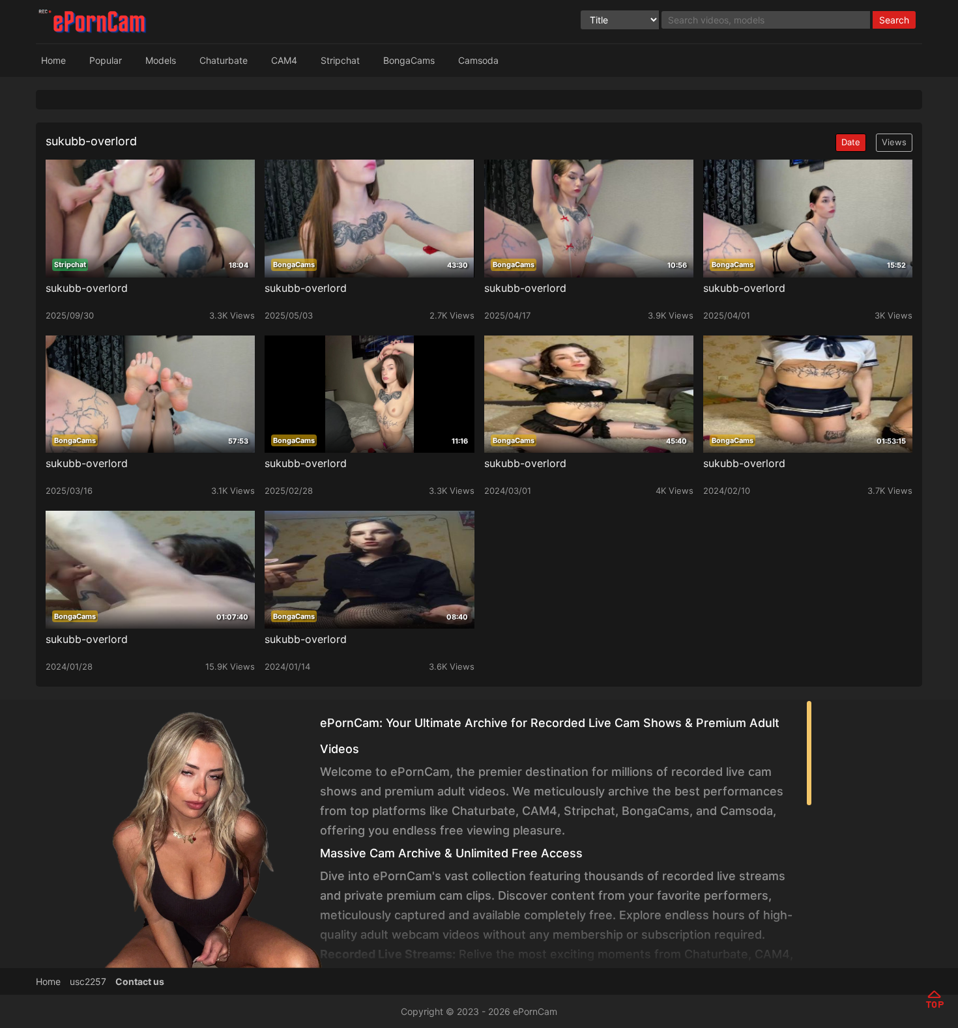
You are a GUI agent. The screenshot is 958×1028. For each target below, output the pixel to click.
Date (850, 142)
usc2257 (88, 981)
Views (894, 142)
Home (53, 60)
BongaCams (409, 60)
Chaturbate (223, 60)
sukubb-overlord (87, 287)
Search (894, 19)
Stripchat (340, 60)
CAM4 (284, 60)
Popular (105, 60)
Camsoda (478, 60)
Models (160, 60)
